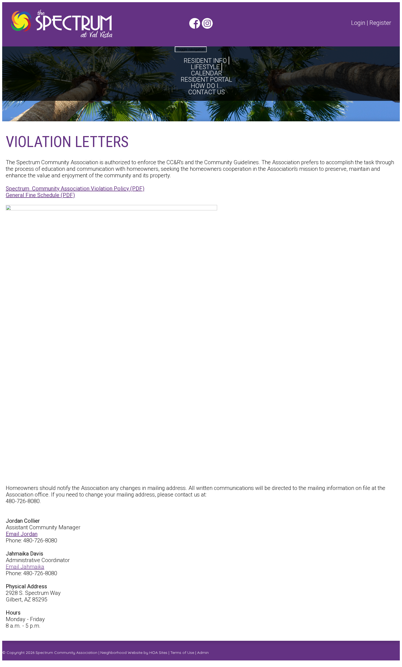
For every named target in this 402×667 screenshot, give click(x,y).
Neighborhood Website (121, 652)
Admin (203, 652)
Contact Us (206, 92)
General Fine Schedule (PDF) (40, 195)
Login (358, 22)
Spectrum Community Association (66, 652)
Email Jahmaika (25, 566)
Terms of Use (182, 652)
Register (380, 22)
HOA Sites (158, 652)
